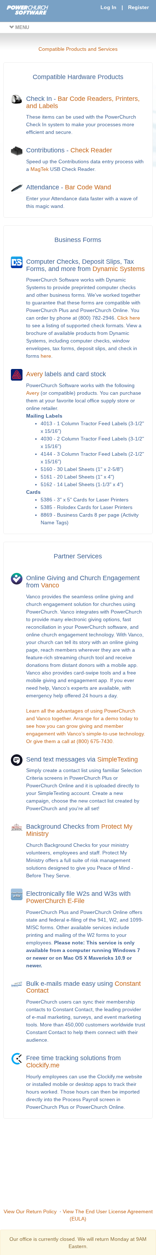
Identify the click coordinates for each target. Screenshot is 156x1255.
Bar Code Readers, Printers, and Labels (83, 102)
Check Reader (91, 150)
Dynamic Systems (119, 268)
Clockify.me (42, 1065)
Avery (34, 374)
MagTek (39, 169)
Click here (128, 318)
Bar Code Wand (88, 187)
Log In (108, 7)
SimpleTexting (117, 759)
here (46, 356)
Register (138, 7)
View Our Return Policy (30, 1211)
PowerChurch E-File (55, 901)
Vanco (50, 585)
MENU (21, 27)
